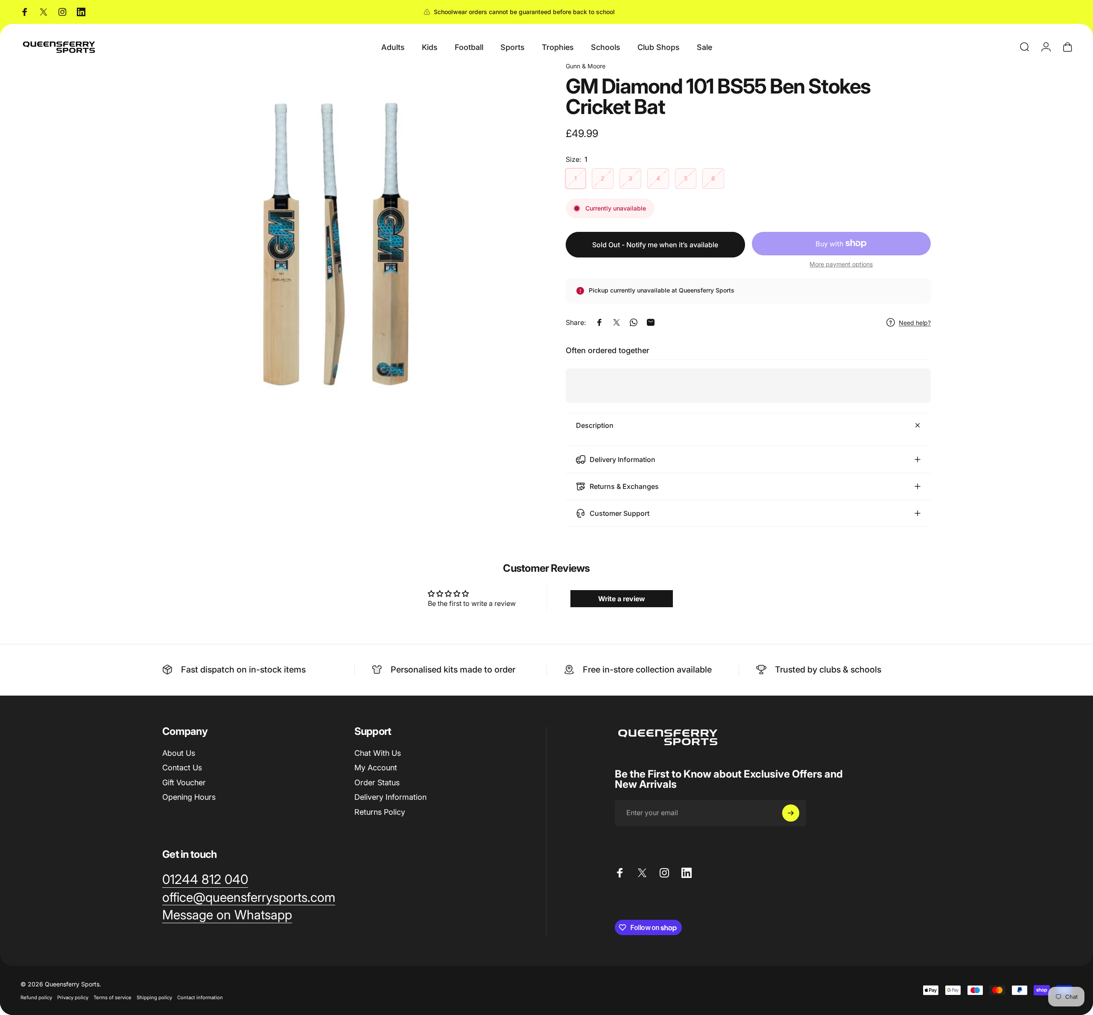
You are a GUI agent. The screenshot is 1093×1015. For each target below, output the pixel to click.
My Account (375, 767)
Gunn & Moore (585, 66)
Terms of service (113, 997)
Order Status (377, 782)
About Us (178, 753)
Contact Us (182, 767)
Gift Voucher (184, 782)
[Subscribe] (790, 813)
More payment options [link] (841, 264)
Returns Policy (379, 811)
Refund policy (36, 997)
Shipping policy (154, 997)
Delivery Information (390, 797)
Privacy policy (72, 997)
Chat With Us (377, 753)
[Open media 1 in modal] (344, 244)
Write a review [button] (621, 598)
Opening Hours (189, 797)
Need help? (915, 322)
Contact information (200, 997)
